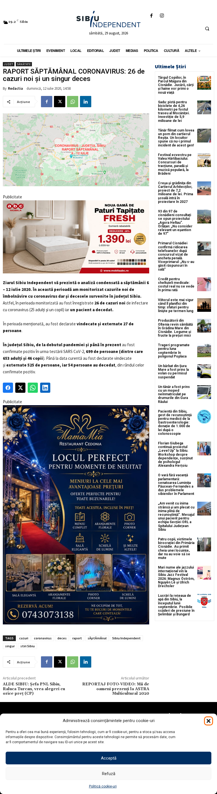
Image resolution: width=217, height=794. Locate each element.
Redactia (15, 88)
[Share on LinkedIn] (45, 388)
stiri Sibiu (27, 646)
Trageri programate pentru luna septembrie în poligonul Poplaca (174, 350)
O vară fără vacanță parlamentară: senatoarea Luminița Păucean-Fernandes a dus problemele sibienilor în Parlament (176, 484)
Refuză (108, 773)
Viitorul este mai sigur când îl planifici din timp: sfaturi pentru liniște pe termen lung (176, 305)
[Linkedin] (85, 101)
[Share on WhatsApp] (33, 388)
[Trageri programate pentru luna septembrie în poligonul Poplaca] (204, 350)
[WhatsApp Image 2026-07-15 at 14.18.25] (76, 514)
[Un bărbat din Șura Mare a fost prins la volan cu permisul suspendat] (204, 371)
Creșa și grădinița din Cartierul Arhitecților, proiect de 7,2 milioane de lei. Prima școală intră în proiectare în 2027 (175, 192)
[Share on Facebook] (8, 388)
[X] (59, 101)
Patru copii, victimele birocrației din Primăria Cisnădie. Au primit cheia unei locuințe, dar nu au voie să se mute (176, 548)
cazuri (23, 638)
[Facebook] (151, 16)
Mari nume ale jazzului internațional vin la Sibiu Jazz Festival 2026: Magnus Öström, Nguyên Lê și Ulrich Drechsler (176, 576)
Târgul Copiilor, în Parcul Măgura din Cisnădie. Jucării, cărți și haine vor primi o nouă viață (176, 85)
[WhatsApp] (72, 101)
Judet (8, 64)
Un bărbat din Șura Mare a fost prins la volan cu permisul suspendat (173, 371)
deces (62, 638)
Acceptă (108, 758)
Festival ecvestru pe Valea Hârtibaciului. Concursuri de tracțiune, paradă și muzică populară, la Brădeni (175, 164)
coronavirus (43, 638)
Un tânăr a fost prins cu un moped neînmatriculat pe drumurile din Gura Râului (174, 394)
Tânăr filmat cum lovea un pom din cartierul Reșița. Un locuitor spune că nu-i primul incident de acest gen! (176, 137)
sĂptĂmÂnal (97, 638)
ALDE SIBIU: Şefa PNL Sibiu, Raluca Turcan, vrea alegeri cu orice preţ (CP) (34, 689)
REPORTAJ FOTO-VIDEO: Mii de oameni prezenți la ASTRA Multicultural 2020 (115, 689)
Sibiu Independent (126, 638)
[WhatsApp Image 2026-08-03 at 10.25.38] (76, 236)
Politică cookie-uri (103, 786)
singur (10, 646)
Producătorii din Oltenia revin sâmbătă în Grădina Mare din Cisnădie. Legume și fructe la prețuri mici (175, 328)
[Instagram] (162, 16)
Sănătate (24, 64)
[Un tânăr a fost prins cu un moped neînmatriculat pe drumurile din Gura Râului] (204, 392)
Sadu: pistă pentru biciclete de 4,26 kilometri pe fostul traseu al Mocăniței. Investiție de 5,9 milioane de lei (174, 111)
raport (77, 638)
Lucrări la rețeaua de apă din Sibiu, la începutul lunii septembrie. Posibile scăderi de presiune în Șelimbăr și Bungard (176, 605)
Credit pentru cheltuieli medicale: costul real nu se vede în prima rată (176, 284)
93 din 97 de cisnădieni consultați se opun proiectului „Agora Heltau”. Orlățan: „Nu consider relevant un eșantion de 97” (175, 222)
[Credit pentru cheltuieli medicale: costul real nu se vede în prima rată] (204, 284)
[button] (208, 721)
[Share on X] (20, 388)
